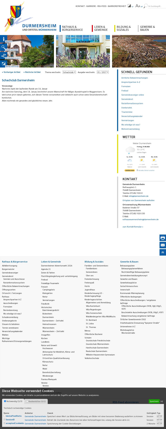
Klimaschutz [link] (48, 361)
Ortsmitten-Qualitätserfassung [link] (56, 358)
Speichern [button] (154, 401)
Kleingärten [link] (48, 293)
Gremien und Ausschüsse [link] (14, 279)
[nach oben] (163, 254)
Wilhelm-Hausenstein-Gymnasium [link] (100, 354)
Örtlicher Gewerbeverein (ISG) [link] (133, 319)
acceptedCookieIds (15, 423)
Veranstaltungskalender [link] (12, 331)
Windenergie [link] (48, 375)
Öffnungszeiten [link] (8, 289)
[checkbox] (5, 401)
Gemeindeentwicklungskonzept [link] (133, 275)
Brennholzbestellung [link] (52, 372)
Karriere (91, 6)
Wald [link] (45, 368)
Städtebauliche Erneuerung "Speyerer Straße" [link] (140, 322)
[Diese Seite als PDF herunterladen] (163, 240)
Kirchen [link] (44, 338)
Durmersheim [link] (48, 317)
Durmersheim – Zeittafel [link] (53, 320)
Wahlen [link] (5, 334)
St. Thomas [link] (91, 327)
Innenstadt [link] (125, 289)
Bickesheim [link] (47, 313)
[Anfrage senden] (163, 247)
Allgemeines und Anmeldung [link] (98, 302)
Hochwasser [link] (48, 348)
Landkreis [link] (45, 341)
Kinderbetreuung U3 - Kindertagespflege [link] (94, 294)
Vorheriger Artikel (11, 72)
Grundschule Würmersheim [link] (97, 344)
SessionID (10, 419)
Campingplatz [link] (49, 289)
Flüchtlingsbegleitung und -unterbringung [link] (59, 276)
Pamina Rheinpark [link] (49, 379)
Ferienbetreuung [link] (92, 279)
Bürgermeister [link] (8, 269)
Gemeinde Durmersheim (35, 416)
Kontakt (80, 6)
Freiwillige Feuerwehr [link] (50, 283)
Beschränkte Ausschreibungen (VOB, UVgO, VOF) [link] (142, 312)
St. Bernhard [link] (91, 320)
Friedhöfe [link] (45, 303)
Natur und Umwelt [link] (49, 345)
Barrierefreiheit (117, 6)
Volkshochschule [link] (92, 358)
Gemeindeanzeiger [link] (10, 272)
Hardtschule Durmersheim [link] (97, 347)
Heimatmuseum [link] (49, 324)
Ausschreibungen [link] (10, 303)
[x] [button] (162, 401)
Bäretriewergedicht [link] (51, 310)
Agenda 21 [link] (46, 269)
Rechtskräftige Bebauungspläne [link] (135, 272)
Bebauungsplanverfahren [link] (132, 268)
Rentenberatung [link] (10, 310)
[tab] (13, 401)
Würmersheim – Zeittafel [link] (53, 331)
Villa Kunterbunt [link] (93, 306)
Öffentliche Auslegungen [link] (130, 296)
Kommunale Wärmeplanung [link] (132, 293)
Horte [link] (87, 286)
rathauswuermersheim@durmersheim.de (141, 219)
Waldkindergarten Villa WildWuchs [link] (101, 316)
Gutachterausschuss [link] (129, 286)
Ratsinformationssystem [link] (14, 282)
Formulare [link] (7, 306)
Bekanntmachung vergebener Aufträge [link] (138, 315)
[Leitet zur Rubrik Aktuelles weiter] (3, 39)
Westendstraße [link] (128, 332)
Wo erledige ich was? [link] (12, 313)
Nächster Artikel (32, 72)
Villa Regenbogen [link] (93, 309)
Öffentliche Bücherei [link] (93, 334)
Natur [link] (45, 296)
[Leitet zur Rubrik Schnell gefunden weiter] (3, 47)
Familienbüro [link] (91, 268)
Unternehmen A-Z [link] (127, 326)
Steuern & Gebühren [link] (10, 324)
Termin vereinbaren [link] (10, 327)
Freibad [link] (44, 279)
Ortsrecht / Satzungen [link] (12, 293)
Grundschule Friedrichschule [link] (98, 340)
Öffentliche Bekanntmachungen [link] (15, 286)
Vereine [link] (46, 385)
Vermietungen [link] (49, 300)
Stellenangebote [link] (9, 320)
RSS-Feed (101, 6)
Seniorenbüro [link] (91, 272)
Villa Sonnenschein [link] (94, 313)
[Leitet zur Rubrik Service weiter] (3, 55)
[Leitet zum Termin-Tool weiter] (3, 63)
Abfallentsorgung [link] (9, 265)
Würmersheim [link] (48, 327)
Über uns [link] (90, 275)
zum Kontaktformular (132, 226)
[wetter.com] (130, 171)
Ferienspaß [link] (89, 282)
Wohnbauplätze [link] (127, 330)
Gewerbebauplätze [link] (128, 282)
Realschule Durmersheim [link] (96, 351)
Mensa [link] (87, 330)
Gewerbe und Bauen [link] (128, 279)
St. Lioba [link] (90, 323)
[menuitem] (130, 6)
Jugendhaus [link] (90, 289)
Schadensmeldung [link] (10, 317)
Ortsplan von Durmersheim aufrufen (138, 200)
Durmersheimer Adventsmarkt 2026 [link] (56, 265)
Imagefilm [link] (45, 334)
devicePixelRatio (14, 415)
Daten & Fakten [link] (48, 272)
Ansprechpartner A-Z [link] (12, 299)
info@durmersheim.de (138, 196)
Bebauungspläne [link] (127, 265)
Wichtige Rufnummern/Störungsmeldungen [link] (17, 339)
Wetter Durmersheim (142, 143)
